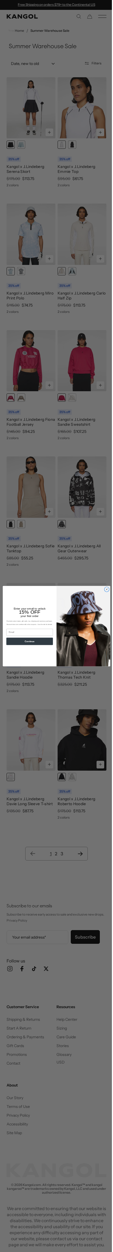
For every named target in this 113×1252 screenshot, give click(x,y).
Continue (27, 641)
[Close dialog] (104, 589)
